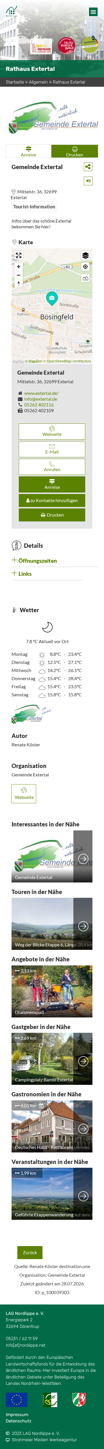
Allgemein (38, 82)
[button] (93, 12)
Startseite (15, 82)
